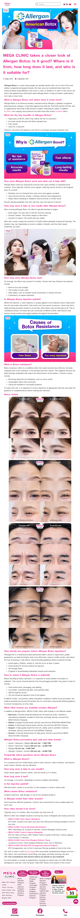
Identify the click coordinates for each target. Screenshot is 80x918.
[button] (75, 4)
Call (65, 915)
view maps (30, 851)
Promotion (40, 915)
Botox (9, 111)
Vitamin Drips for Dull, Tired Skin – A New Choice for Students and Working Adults (58, 889)
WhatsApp (15, 915)
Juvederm (59, 111)
